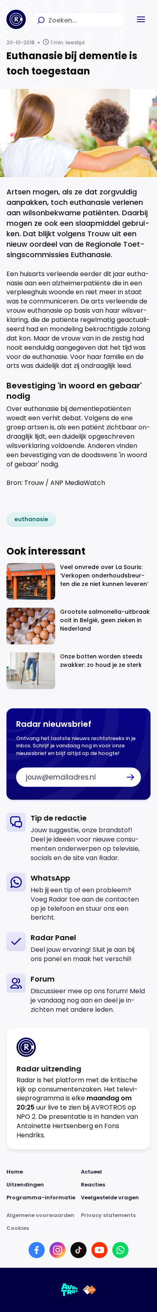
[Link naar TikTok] (78, 1250)
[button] (141, 19)
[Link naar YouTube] (99, 1250)
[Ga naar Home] (16, 19)
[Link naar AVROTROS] (69, 1289)
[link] (31, 519)
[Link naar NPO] (89, 1289)
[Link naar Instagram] (58, 1250)
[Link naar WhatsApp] (120, 1250)
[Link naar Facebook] (37, 1250)
